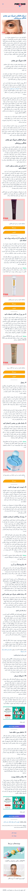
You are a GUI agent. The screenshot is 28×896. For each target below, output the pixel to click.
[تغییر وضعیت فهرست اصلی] (2, 4)
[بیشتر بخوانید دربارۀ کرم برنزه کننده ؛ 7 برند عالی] (14, 870)
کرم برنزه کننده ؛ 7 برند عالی (16, 878)
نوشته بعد (14, 835)
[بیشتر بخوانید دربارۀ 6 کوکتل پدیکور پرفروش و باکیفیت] (14, 852)
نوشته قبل (14, 832)
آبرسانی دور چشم (14, 88)
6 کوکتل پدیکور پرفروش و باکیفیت (14, 861)
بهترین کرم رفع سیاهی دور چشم (11, 822)
